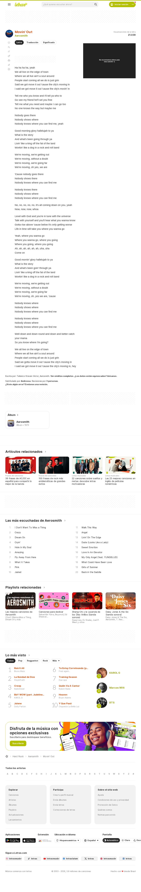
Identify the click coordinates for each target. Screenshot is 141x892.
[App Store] (29, 840)
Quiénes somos (105, 810)
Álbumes (13, 805)
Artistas (12, 800)
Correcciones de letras (64, 810)
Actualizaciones (16, 815)
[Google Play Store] (12, 840)
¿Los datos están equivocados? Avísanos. (95, 376)
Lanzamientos (15, 820)
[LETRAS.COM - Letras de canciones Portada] (21, 4)
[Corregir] (9, 65)
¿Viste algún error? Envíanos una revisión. (26, 384)
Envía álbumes (60, 800)
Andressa (26, 381)
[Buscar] (95, 4)
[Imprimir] (9, 60)
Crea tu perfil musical (63, 795)
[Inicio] (6, 756)
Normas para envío (107, 815)
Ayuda (101, 795)
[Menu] (9, 4)
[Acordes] (9, 56)
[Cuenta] (133, 4)
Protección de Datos (108, 805)
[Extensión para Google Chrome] (45, 840)
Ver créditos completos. (62, 376)
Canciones (14, 795)
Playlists (12, 810)
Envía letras (58, 805)
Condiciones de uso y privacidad (113, 800)
